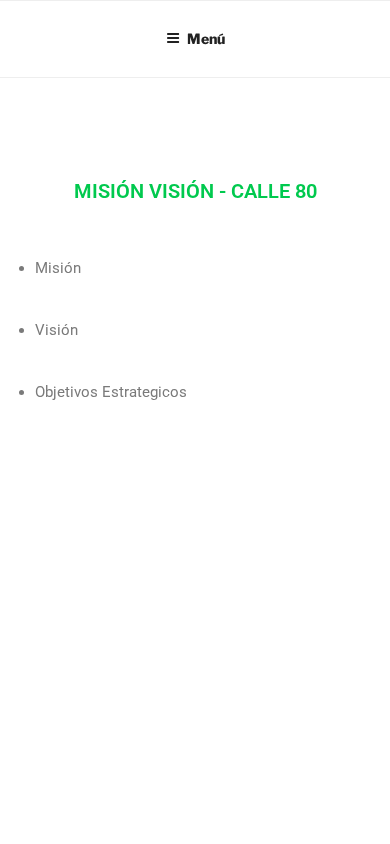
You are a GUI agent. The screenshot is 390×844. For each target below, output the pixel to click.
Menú (206, 38)
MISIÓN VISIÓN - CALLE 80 (195, 191)
